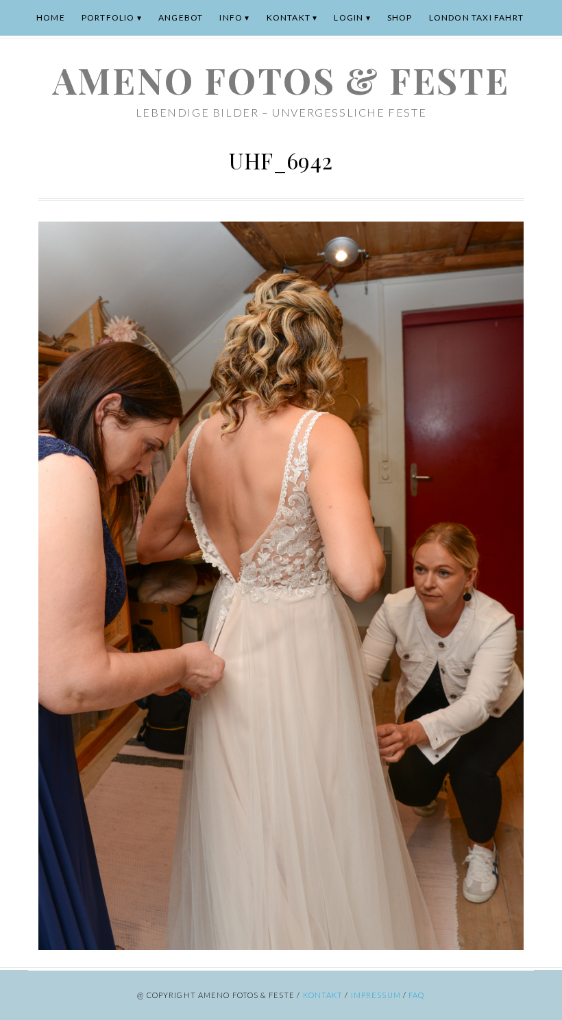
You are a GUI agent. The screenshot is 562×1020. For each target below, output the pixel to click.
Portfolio (108, 17)
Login (348, 17)
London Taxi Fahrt (476, 17)
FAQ (416, 995)
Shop (400, 17)
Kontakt (288, 17)
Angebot (180, 17)
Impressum (376, 995)
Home (50, 17)
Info (231, 17)
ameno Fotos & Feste (281, 80)
